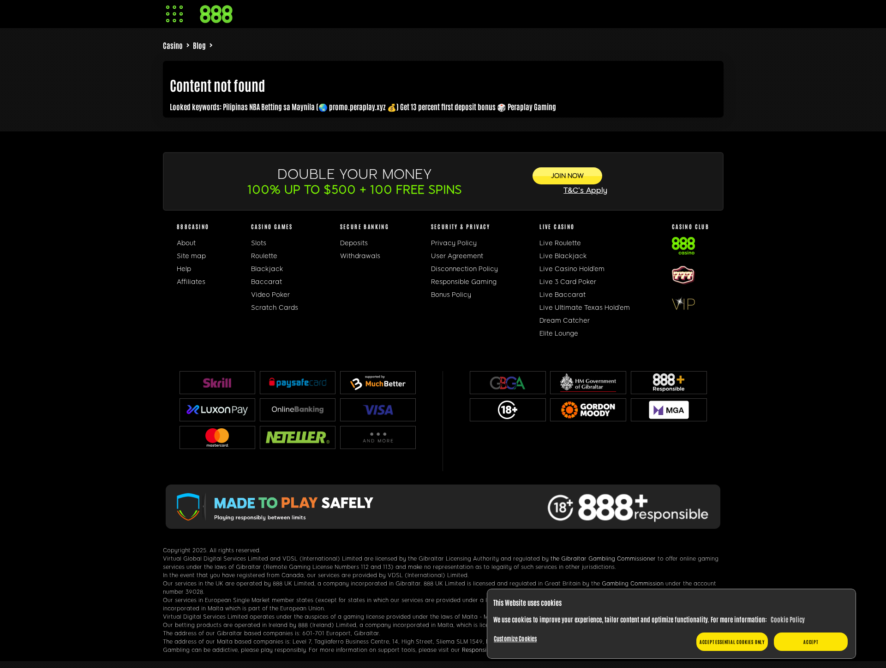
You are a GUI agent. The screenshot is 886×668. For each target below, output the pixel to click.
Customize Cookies (515, 638)
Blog (199, 45)
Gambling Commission (633, 583)
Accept (810, 641)
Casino (173, 45)
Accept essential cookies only (732, 641)
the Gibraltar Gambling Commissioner (603, 559)
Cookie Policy (788, 619)
